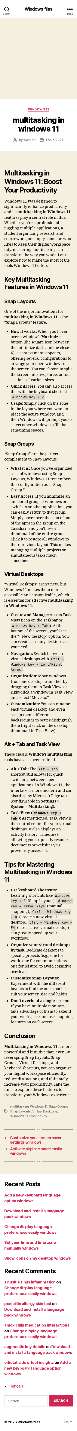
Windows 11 (38, 109)
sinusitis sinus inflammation (29, 1282)
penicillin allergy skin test (27, 1303)
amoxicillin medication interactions (36, 1325)
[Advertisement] (38, 58)
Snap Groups (58, 1106)
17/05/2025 (55, 140)
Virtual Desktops (44, 1111)
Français (16, 1386)
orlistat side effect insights (29, 1362)
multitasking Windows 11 (28, 1106)
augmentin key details (24, 1346)
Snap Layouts (20, 1111)
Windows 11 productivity (28, 1116)
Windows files (39, 9)
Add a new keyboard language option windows (37, 1368)
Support (30, 140)
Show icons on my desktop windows (37, 1258)
